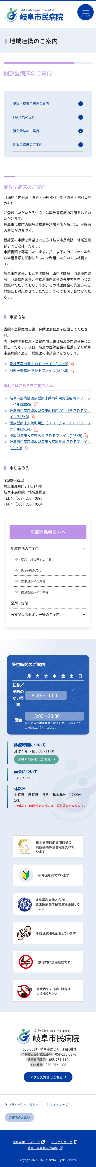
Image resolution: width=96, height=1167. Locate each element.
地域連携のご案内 (25, 548)
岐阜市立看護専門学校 (42, 1148)
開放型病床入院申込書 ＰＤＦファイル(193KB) (46, 435)
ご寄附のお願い (19, 1117)
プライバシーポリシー (23, 1104)
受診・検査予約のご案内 (31, 103)
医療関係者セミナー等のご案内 (35, 614)
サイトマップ (59, 1104)
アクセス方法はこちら (46, 1077)
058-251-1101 (59, 1059)
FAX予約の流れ (24, 117)
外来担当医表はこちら (34, 759)
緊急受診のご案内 (26, 130)
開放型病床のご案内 (27, 144)
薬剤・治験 (19, 603)
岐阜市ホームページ (26, 1142)
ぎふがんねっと (61, 1142)
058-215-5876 (65, 1054)
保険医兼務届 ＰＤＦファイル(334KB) (39, 370)
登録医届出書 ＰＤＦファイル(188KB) (39, 363)
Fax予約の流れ (31, 570)
